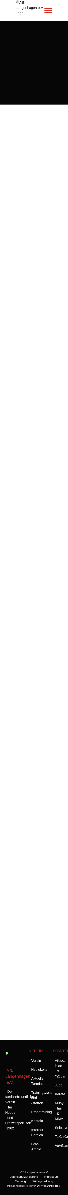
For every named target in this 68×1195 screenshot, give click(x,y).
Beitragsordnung (42, 1181)
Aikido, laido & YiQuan (58, 1068)
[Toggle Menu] (48, 10)
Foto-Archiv (34, 1146)
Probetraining (34, 1112)
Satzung (20, 1181)
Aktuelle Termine (34, 1081)
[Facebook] (10, 1142)
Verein (34, 1060)
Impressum (51, 1176)
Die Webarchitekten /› (49, 1185)
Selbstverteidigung (58, 1128)
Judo (58, 1085)
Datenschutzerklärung (23, 1176)
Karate (58, 1094)
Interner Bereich (34, 1132)
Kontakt (34, 1121)
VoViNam (58, 1145)
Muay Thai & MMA (58, 1111)
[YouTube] (10, 1150)
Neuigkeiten (34, 1069)
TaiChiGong (58, 1137)
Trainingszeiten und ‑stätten (34, 1098)
